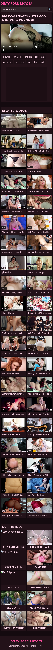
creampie (7, 62)
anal (29, 62)
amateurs (19, 62)
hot (35, 62)
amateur (17, 57)
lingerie (28, 57)
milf (42, 62)
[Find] (50, 9)
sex (36, 57)
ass (42, 57)
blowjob (6, 57)
